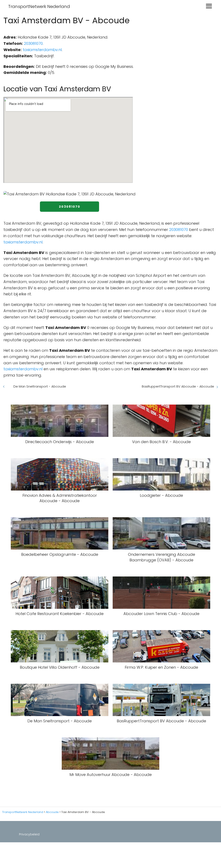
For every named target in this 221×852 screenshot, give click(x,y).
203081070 (33, 43)
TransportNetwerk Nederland (39, 6)
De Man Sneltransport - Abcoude (39, 386)
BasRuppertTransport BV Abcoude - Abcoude (178, 386)
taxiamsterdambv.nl (42, 49)
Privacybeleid (29, 834)
